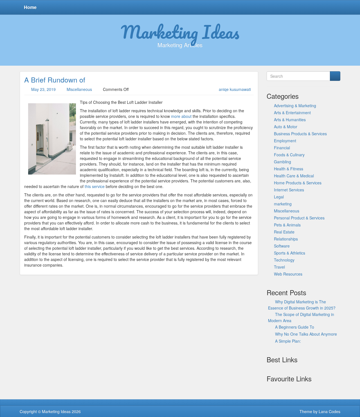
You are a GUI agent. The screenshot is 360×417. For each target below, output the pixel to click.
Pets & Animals (287, 225)
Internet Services (289, 190)
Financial (282, 147)
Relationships (286, 239)
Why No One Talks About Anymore (306, 334)
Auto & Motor (285, 126)
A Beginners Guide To (294, 327)
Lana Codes (329, 411)
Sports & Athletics (289, 253)
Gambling (282, 161)
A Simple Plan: (288, 341)
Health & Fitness (288, 168)
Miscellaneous (79, 89)
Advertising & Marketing (295, 105)
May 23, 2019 (43, 89)
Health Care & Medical (294, 175)
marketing (283, 204)
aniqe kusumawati (235, 89)
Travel (279, 267)
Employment (285, 140)
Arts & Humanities (290, 119)
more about (181, 116)
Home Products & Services (297, 182)
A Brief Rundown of (54, 79)
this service (95, 186)
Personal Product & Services (299, 218)
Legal (279, 197)
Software (282, 246)
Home (30, 7)
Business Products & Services (300, 133)
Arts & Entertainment (292, 112)
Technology (284, 260)
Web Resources (288, 274)
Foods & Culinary (289, 154)
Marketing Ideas (180, 31)
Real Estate (284, 232)
